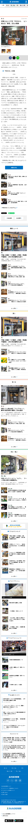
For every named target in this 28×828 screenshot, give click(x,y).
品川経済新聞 (14, 2)
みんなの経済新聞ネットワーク (14, 809)
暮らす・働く (22, 5)
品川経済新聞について (6, 786)
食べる (7, 5)
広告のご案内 (5, 794)
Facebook (8, 780)
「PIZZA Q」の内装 (9, 71)
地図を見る (14, 167)
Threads (20, 780)
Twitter (12, 780)
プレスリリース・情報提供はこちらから (10, 788)
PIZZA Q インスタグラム (9, 207)
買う (18, 5)
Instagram (16, 780)
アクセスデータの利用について (8, 790)
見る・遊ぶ (13, 5)
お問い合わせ (5, 792)
